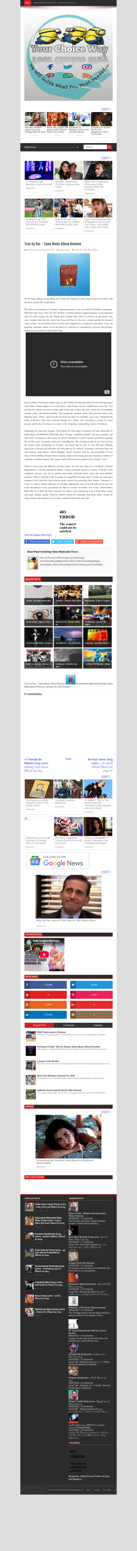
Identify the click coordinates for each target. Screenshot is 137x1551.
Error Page (107, 1490)
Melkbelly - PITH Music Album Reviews (87, 1307)
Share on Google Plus (91, 541)
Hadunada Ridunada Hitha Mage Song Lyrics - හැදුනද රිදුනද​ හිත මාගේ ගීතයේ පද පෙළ (50, 1220)
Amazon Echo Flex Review (81, 1263)
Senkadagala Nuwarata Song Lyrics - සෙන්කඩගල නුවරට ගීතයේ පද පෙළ (49, 1268)
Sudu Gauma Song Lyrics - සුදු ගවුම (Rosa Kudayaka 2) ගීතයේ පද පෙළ (50, 1252)
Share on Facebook (39, 541)
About (89, 1490)
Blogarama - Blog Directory (81, 1476)
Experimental (78, 250)
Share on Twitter (65, 541)
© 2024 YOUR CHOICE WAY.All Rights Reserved (65, 1490)
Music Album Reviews (91, 250)
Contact (97, 1490)
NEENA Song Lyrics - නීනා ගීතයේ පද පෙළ (49, 3)
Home (68, 759)
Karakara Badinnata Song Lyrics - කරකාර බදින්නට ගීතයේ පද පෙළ (50, 1236)
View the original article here (37, 535)
